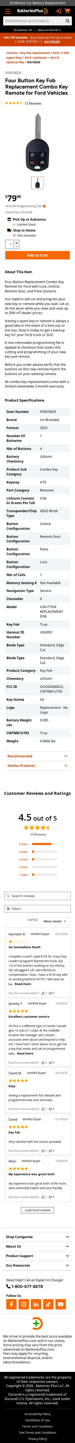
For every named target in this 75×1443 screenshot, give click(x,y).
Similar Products (21, 765)
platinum (40, 58)
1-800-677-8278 (27, 1286)
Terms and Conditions (37, 1426)
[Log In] (58, 11)
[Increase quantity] (16, 242)
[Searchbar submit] (68, 21)
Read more (23, 984)
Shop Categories (19, 1237)
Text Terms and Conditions (37, 1433)
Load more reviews (38, 1210)
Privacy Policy (37, 1439)
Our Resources (18, 1265)
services (12, 53)
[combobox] (49, 921)
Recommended (20, 756)
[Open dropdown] (44, 206)
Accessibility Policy (37, 1414)
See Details (52, 41)
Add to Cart (37, 255)
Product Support (19, 1256)
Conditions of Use (37, 1420)
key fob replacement (35, 53)
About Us (13, 1246)
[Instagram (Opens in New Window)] (24, 1304)
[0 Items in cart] (67, 11)
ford (56, 53)
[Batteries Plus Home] (33, 11)
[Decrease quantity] (16, 246)
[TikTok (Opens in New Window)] (48, 1304)
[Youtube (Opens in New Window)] (60, 1304)
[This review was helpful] (43, 993)
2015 (28, 58)
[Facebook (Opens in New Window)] (11, 1304)
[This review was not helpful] (50, 993)
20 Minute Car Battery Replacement (37, 3)
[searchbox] (41, 895)
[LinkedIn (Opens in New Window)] (36, 1304)
